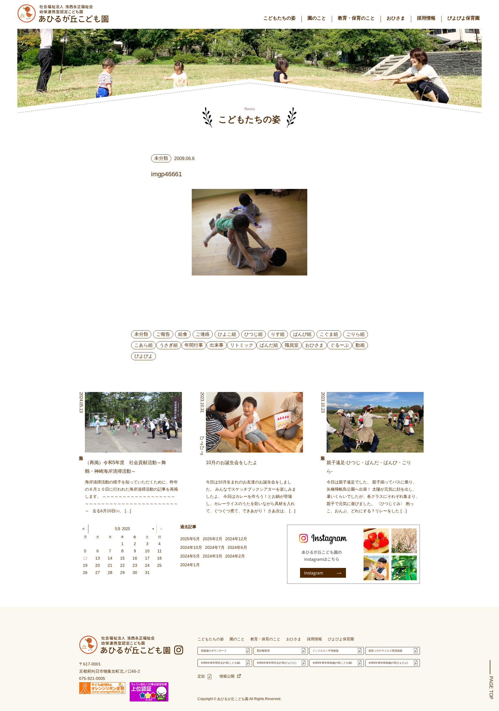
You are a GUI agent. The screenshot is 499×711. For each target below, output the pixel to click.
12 (85, 558)
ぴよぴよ (143, 356)
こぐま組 (329, 334)
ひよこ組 (227, 334)
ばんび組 (302, 334)
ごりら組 (355, 334)
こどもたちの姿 (279, 18)
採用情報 (426, 18)
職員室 (292, 345)
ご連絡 (203, 334)
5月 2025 (122, 529)
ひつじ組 (253, 334)
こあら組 (143, 345)
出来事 (217, 345)
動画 (360, 345)
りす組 (278, 334)
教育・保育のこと (356, 18)
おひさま (396, 18)
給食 (182, 334)
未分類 (141, 334)
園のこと (317, 18)
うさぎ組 (168, 345)
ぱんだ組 (269, 345)
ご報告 (163, 334)
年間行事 (194, 345)
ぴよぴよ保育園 (463, 18)
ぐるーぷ (339, 345)
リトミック (241, 345)
